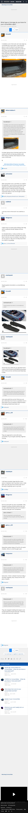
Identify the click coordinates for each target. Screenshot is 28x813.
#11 (26, 477)
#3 (26, 180)
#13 (26, 531)
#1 (26, 40)
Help (25, 809)
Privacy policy (19, 809)
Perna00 (4, 26)
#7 (26, 297)
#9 (26, 383)
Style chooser (4, 805)
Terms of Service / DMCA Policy (8, 809)
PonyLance (9, 553)
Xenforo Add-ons (8, 803)
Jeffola (6, 692)
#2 (26, 116)
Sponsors (3, 807)
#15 (26, 593)
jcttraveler (9, 174)
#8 (26, 342)
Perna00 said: (7, 121)
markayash (9, 275)
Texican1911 (7, 710)
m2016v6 (8, 202)
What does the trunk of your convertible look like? (13, 690)
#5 (26, 224)
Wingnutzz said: (7, 536)
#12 (26, 501)
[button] (1, 1)
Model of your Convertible (12, 699)
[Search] (26, 2)
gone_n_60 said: (7, 512)
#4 (26, 208)
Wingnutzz (9, 218)
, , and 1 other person (13, 196)
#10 (26, 418)
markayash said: (7, 302)
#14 (26, 559)
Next (17, 29)
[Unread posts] (23, 2)
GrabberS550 (8, 672)
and (9, 243)
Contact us (8, 807)
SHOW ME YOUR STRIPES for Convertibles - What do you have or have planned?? (15, 669)
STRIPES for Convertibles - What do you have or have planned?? (15, 680)
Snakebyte (9, 471)
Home (2, 811)
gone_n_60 (9, 412)
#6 (26, 281)
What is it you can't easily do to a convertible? (14, 708)
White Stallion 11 (10, 110)
